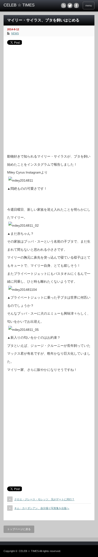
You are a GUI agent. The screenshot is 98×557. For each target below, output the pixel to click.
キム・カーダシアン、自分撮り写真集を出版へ (41, 508)
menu (88, 5)
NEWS (15, 33)
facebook (76, 5)
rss (63, 5)
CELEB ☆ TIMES (29, 551)
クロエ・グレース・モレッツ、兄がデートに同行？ (44, 499)
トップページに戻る (19, 529)
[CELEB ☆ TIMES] (23, 5)
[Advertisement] (49, 97)
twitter (70, 5)
